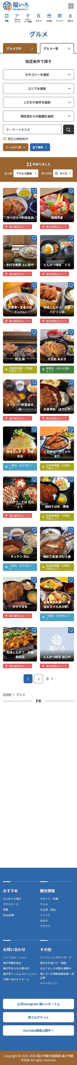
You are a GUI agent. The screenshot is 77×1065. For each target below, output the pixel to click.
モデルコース (17, 20)
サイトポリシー (49, 983)
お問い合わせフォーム (16, 979)
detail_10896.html (16, 629)
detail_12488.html (16, 331)
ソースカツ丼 (13, 147)
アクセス (45, 926)
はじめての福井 (12, 898)
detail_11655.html (53, 381)
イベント (59, 20)
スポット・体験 (28, 20)
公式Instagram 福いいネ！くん (38, 1004)
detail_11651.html (53, 237)
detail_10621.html (16, 478)
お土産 (49, 20)
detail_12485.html (16, 237)
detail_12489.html (53, 529)
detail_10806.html (53, 190)
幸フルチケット (38, 1017)
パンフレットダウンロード (56, 957)
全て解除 (38, 147)
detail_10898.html (53, 428)
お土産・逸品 (48, 909)
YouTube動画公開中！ (38, 1030)
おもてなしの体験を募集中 (55, 968)
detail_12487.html (16, 529)
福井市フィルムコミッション (20, 974)
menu (71, 6)
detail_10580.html (53, 284)
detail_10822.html (53, 478)
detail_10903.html (16, 284)
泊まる (70, 20)
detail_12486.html (53, 331)
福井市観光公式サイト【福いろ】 (15, 6)
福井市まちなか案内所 (16, 968)
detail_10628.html (53, 629)
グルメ (38, 20)
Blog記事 (8, 915)
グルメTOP (13, 48)
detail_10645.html (16, 190)
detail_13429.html (16, 579)
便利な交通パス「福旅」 (54, 963)
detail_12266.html (53, 579)
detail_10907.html (16, 428)
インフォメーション (15, 957)
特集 (7, 20)
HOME (7, 694)
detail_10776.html (16, 381)
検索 (68, 130)
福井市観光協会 (12, 963)
